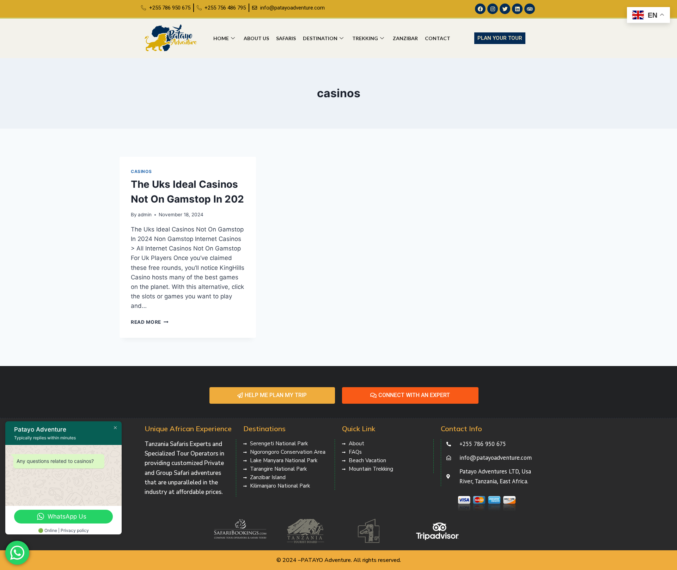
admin (145, 214)
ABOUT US (256, 38)
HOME (221, 38)
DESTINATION (320, 38)
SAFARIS (286, 38)
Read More (150, 322)
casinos (141, 171)
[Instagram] (492, 9)
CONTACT (437, 38)
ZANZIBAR (405, 38)
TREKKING (365, 38)
